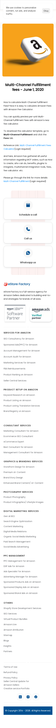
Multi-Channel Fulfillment (17, 181)
